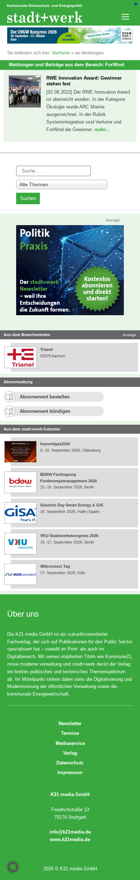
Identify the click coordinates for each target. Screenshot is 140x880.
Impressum (70, 772)
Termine (70, 733)
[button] (13, 867)
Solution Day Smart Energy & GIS (71, 505)
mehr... (102, 129)
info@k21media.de (70, 832)
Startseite (61, 52)
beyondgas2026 (55, 444)
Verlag (70, 753)
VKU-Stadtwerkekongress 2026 (69, 535)
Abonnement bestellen (45, 396)
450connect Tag (55, 566)
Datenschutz (70, 762)
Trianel (46, 349)
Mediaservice (70, 743)
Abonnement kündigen (45, 411)
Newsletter (70, 723)
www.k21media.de (70, 839)
